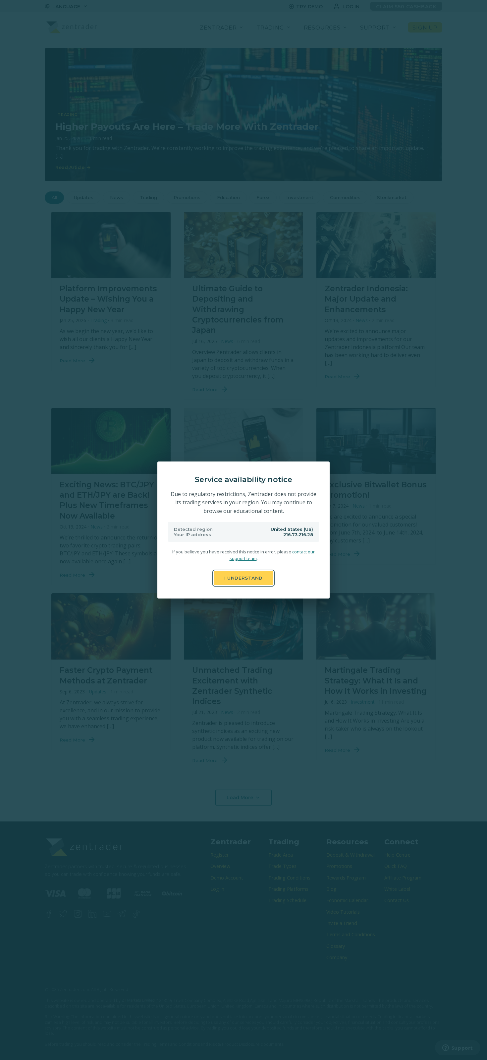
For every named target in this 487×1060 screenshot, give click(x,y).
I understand (243, 578)
